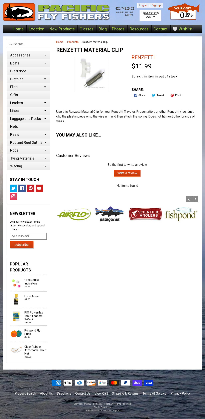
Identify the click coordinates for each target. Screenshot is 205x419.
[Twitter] (13, 188)
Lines (14, 111)
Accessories (20, 55)
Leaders (16, 103)
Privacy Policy (181, 393)
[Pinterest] (30, 188)
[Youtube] (39, 188)
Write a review (127, 173)
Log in (143, 5)
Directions (64, 393)
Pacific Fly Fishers (101, 404)
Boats (14, 63)
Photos (118, 29)
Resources (139, 29)
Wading (16, 166)
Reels (14, 134)
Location (36, 29)
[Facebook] (22, 188)
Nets (14, 126)
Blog (102, 29)
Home (18, 29)
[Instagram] (13, 196)
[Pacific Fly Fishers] (69, 12)
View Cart (101, 393)
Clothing (16, 79)
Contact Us (82, 393)
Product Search (25, 393)
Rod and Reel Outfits (26, 142)
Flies (14, 87)
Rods (14, 150)
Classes (86, 29)
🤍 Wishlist (183, 29)
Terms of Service (155, 393)
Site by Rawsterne (102, 407)
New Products (62, 29)
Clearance (18, 71)
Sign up (156, 5)
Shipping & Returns (125, 393)
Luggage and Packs (25, 119)
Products (72, 41)
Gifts (14, 95)
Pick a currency (150, 12)
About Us (46, 393)
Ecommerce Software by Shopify (102, 410)
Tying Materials (22, 158)
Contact (161, 29)
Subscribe (22, 245)
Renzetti (143, 57)
